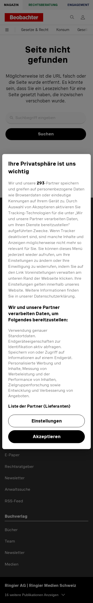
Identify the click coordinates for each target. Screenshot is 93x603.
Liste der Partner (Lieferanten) (39, 406)
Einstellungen (46, 420)
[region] (46, 301)
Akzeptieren (47, 436)
